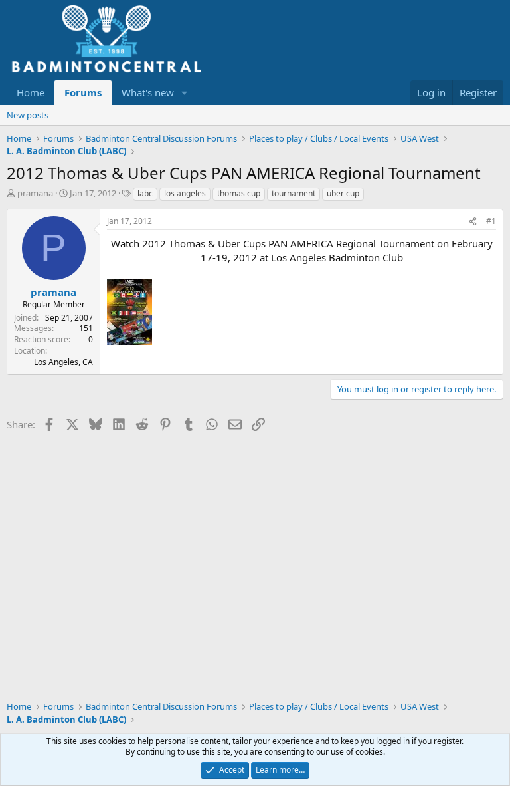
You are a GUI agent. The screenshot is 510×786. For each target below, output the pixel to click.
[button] (184, 92)
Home (30, 92)
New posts (27, 115)
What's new (148, 92)
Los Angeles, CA (63, 362)
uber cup (343, 193)
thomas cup (238, 193)
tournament (293, 193)
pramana (35, 193)
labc (145, 193)
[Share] (472, 221)
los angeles (185, 193)
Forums (83, 92)
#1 (491, 221)
